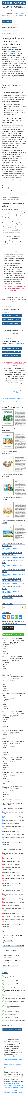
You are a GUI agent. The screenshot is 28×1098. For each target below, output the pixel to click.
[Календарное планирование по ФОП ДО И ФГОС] (14, 1068)
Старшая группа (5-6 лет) (11, 831)
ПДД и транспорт (7, 960)
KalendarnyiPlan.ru (14, 2)
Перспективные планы (11, 1017)
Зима (4, 947)
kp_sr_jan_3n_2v (6, 338)
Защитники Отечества (18, 945)
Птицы (5, 962)
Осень (15, 957)
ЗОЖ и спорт (6, 945)
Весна (20, 935)
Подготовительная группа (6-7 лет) (14, 834)
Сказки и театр (12, 962)
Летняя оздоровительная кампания (15, 1020)
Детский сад (15, 937)
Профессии (17, 960)
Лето (19, 947)
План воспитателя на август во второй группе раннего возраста (17, 640)
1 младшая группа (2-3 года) (12, 858)
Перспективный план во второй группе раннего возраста (17, 743)
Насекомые (14, 950)
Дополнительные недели (12, 1011)
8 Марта (5, 935)
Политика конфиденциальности (13, 1058)
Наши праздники (7, 955)
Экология (15, 30)
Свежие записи (18, 634)
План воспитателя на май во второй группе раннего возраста (17, 695)
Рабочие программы (10, 1014)
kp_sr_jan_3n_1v (6, 306)
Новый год (16, 955)
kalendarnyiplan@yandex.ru (18, 10)
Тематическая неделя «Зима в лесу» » (14, 402)
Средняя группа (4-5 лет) (11, 823)
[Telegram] (12, 617)
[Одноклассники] (8, 617)
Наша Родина (6, 952)
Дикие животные (7, 30)
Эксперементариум (8, 967)
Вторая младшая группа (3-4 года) (14, 820)
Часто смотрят (7, 634)
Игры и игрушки (12, 947)
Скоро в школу (7, 965)
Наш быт (14, 952)
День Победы (6, 937)
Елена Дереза (10, 33)
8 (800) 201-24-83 (19, 13)
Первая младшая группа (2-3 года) (14, 817)
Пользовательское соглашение (13, 1059)
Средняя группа (7, 21)
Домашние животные (8, 942)
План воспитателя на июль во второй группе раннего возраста (16, 658)
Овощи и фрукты (7, 957)
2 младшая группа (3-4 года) (12, 861)
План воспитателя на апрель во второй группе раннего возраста (17, 713)
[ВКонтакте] (4, 617)
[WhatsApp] (16, 617)
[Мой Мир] (20, 617)
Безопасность (13, 935)
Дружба (18, 942)
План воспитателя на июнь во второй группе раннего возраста (16, 676)
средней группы (15, 51)
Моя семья (6, 950)
